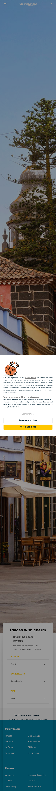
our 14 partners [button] (30, 378)
